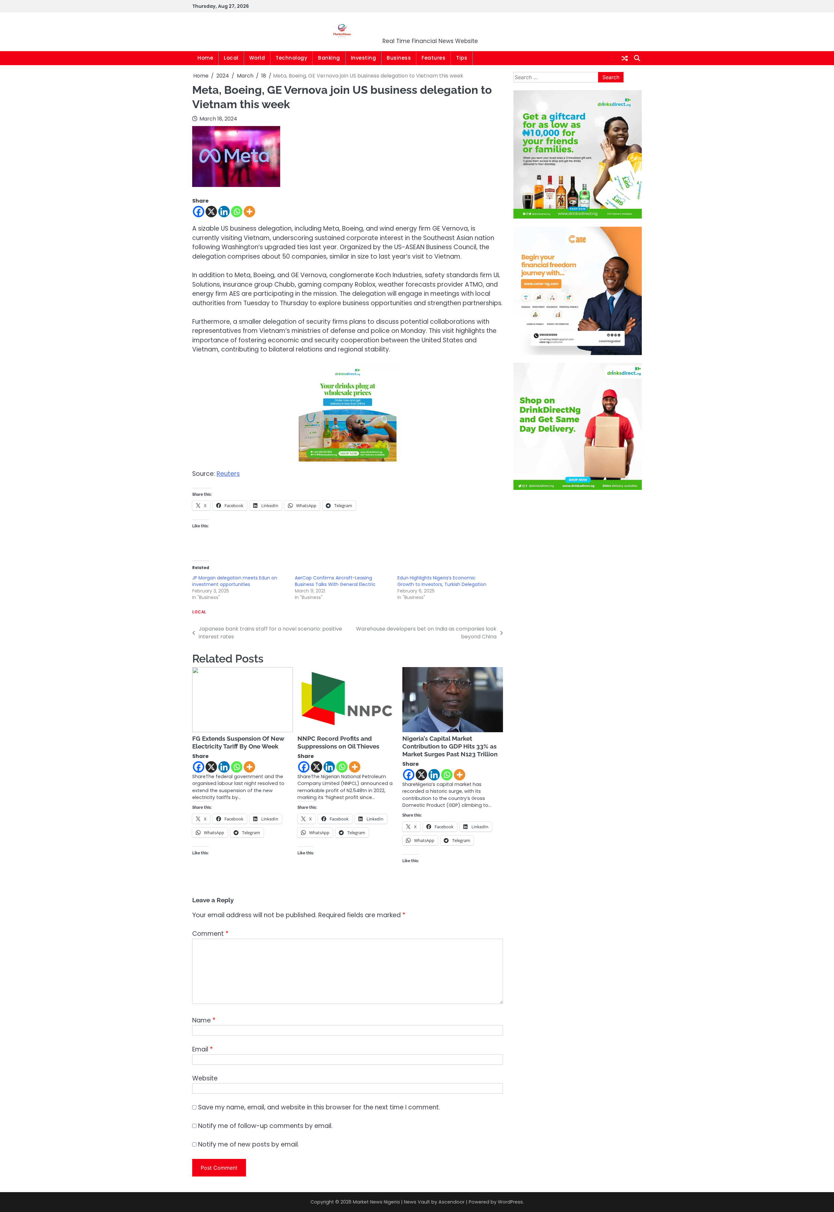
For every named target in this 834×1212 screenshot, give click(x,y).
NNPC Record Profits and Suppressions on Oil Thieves (338, 742)
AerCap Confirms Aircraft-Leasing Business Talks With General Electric (335, 581)
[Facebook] (198, 211)
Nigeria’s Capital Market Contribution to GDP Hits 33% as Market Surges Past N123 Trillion (449, 746)
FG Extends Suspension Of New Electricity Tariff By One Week (238, 742)
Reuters (228, 473)
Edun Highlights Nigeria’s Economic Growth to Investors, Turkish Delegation (441, 581)
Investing (363, 57)
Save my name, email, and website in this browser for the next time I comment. (319, 1107)
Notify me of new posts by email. (248, 1144)
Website (205, 1078)
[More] (249, 211)
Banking (329, 57)
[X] (211, 211)
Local (231, 57)
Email (202, 1049)
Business (399, 57)
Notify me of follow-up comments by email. (265, 1125)
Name (203, 1020)
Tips (461, 57)
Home (205, 57)
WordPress (510, 1202)
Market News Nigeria (430, 27)
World (257, 57)
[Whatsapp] (236, 211)
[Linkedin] (224, 211)
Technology (291, 57)
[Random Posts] (625, 58)
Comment (210, 933)
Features (433, 57)
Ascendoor (452, 1202)
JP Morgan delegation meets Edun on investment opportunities (234, 581)
